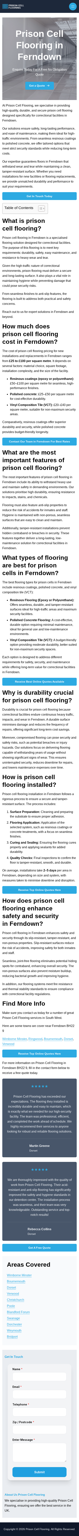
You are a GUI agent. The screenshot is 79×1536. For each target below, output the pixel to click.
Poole (11, 1306)
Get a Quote (37, 85)
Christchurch (15, 1299)
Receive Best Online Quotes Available (39, 681)
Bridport (12, 1336)
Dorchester (14, 1324)
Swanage (13, 1318)
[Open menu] (73, 6)
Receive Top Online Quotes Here (39, 889)
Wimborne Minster (14, 1039)
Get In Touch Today (39, 196)
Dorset (68, 1039)
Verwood (8, 1044)
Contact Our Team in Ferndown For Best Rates (39, 441)
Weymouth (14, 1330)
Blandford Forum (18, 1312)
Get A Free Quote (39, 1247)
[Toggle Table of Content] (39, 208)
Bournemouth (53, 1039)
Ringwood (35, 1039)
